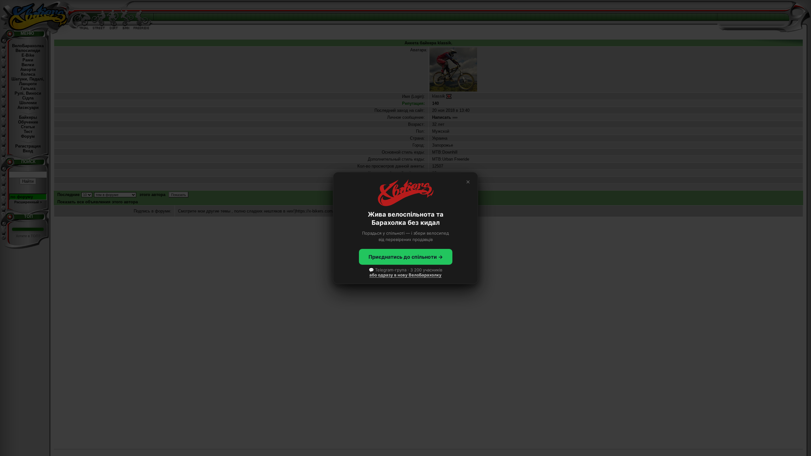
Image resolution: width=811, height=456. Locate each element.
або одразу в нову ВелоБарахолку (405, 274)
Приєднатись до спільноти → (405, 257)
